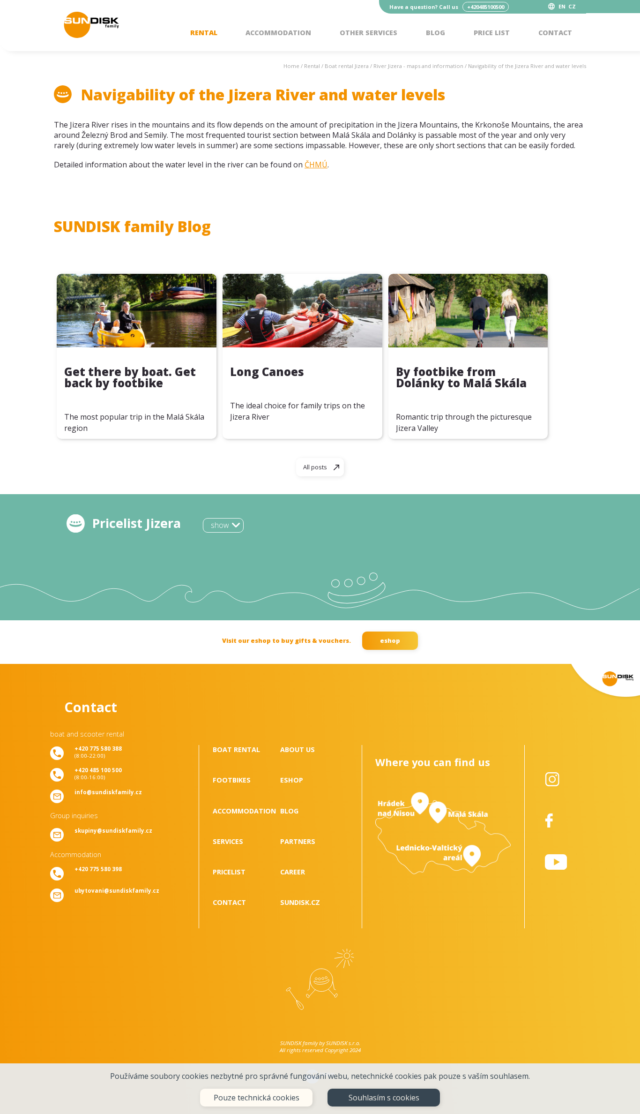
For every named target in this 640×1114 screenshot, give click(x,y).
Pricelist (229, 871)
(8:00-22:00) (98, 752)
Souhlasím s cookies (384, 1097)
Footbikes (232, 779)
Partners (297, 841)
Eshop (291, 779)
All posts (315, 467)
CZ (572, 6)
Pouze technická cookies (256, 1097)
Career (292, 871)
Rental (203, 32)
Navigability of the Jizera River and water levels (527, 65)
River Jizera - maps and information (418, 65)
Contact (555, 32)
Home (291, 65)
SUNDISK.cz (300, 902)
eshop (390, 640)
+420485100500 (485, 6)
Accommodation (278, 32)
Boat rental (236, 749)
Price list (492, 32)
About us (297, 749)
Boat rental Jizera (347, 65)
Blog (435, 32)
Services (228, 841)
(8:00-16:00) (98, 774)
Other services (368, 32)
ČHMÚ (316, 164)
